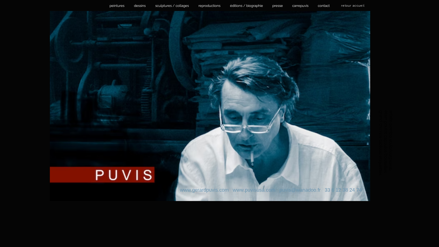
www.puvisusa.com (254, 190)
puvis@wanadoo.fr (300, 190)
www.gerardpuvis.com (204, 190)
